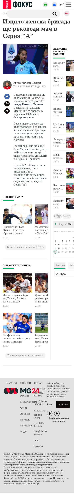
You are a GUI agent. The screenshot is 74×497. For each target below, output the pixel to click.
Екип (36, 440)
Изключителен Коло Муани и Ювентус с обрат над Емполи (13, 230)
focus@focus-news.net (40, 402)
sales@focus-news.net (40, 433)
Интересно (26, 425)
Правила (38, 446)
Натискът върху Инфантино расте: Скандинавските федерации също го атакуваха (59, 202)
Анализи (25, 413)
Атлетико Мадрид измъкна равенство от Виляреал (58, 172)
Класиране (60, 265)
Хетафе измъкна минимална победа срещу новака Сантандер (17, 338)
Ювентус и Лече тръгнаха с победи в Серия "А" (59, 80)
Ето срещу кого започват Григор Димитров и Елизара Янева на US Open (59, 64)
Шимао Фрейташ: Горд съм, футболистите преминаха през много (59, 110)
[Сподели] (7, 111)
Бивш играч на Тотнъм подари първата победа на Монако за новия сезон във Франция (58, 156)
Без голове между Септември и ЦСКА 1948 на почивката (59, 187)
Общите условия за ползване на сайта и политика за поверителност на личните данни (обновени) (37, 463)
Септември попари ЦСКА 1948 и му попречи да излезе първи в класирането (59, 126)
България (25, 390)
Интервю (25, 419)
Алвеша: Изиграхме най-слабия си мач (59, 95)
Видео (23, 431)
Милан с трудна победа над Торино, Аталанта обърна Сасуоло (15, 298)
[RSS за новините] (57, 413)
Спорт (23, 407)
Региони (24, 395)
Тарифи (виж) (38, 416)
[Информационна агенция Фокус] (49, 413)
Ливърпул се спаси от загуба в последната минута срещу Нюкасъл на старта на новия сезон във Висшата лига (59, 141)
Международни (27, 401)
